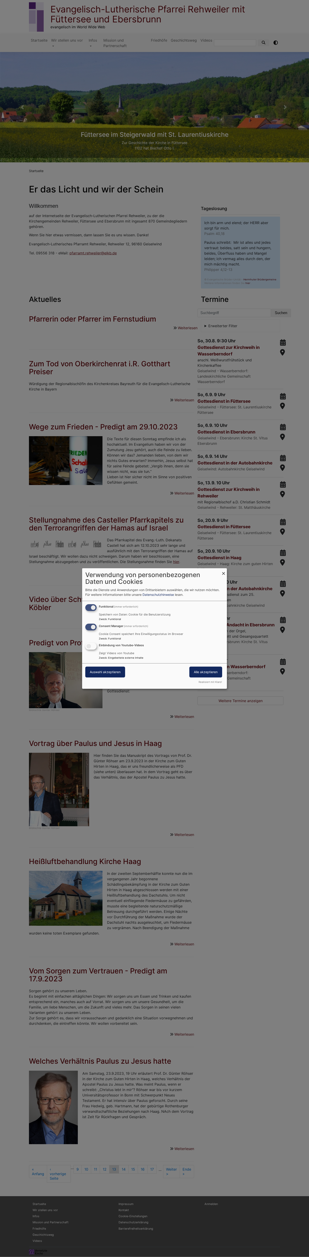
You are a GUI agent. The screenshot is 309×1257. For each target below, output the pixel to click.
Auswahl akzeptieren (105, 672)
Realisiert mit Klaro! (210, 682)
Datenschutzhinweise (158, 595)
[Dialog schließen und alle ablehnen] (223, 571)
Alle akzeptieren (206, 672)
